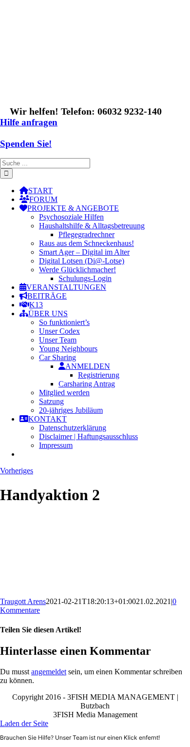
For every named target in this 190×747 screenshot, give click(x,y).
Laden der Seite (24, 723)
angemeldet (48, 671)
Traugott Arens (23, 601)
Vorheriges (16, 470)
